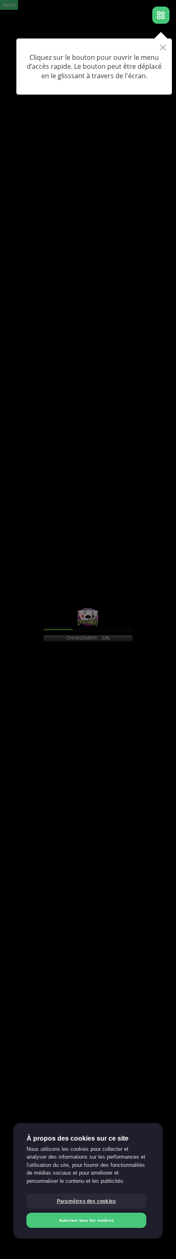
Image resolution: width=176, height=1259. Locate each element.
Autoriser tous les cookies (86, 1220)
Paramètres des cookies (86, 1201)
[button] (163, 48)
